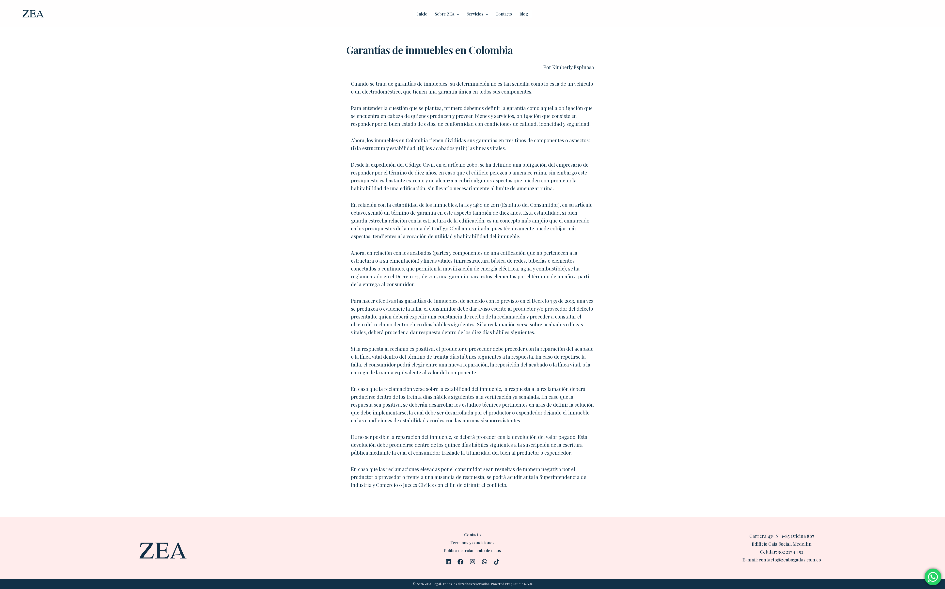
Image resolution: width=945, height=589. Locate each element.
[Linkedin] (448, 562)
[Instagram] (472, 562)
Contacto (503, 13)
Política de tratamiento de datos (472, 550)
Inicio (422, 13)
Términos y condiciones (472, 542)
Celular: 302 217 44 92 (781, 552)
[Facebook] (460, 562)
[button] (456, 14)
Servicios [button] (475, 13)
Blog (524, 13)
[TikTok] (497, 562)
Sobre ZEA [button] (444, 13)
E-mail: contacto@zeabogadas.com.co (781, 560)
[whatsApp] (485, 562)
